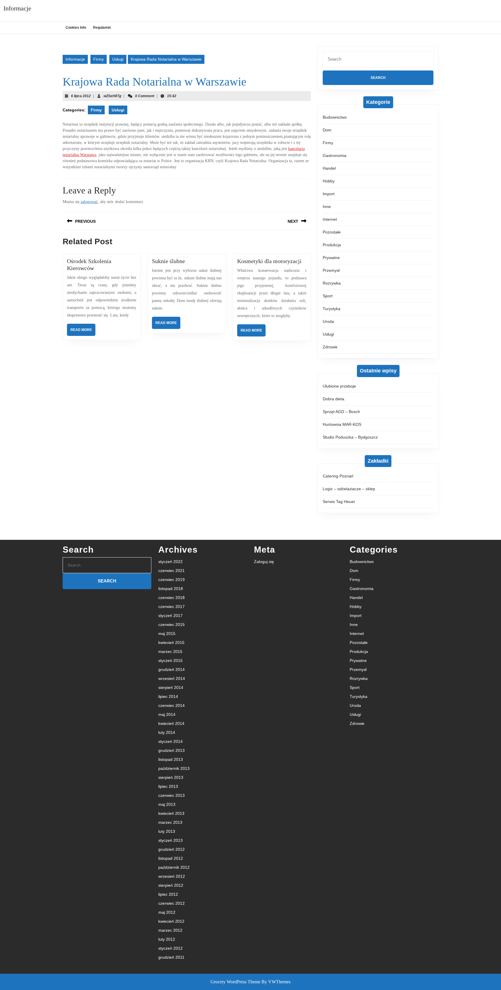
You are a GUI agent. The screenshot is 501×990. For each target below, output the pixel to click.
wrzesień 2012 (171, 876)
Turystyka (331, 308)
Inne (327, 206)
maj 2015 (166, 633)
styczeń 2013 (170, 840)
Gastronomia (334, 155)
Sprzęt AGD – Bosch (341, 411)
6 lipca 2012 (81, 96)
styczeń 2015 (170, 660)
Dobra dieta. (334, 399)
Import (329, 193)
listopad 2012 (170, 858)
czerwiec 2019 (171, 579)
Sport (328, 296)
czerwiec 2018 (171, 597)
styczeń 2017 (170, 615)
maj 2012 (166, 912)
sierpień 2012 (170, 885)
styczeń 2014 (170, 741)
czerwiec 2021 (171, 570)
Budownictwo (335, 117)
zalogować (89, 202)
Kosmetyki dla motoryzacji (269, 261)
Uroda (328, 321)
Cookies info (76, 28)
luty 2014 (166, 732)
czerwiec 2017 (171, 606)
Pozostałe (332, 232)
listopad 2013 (170, 759)
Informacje (17, 8)
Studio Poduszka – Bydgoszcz (350, 437)
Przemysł (331, 270)
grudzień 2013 (171, 750)
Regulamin (102, 28)
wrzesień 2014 (171, 678)
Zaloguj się (264, 561)
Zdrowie (330, 347)
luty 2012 (166, 939)
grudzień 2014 (171, 669)
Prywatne (331, 257)
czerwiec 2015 (171, 624)
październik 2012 (174, 867)
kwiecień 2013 (171, 813)
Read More (82, 331)
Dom (327, 130)
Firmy (98, 59)
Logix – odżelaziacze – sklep (349, 488)
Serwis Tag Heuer (339, 501)
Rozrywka (332, 283)
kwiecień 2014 (171, 723)
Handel (329, 168)
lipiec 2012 (168, 894)
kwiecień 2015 (171, 642)
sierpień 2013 (170, 777)
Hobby (329, 181)
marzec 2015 (170, 651)
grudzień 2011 (171, 957)
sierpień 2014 (170, 687)
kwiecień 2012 (171, 921)
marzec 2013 (170, 822)
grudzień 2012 (171, 849)
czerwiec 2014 (171, 705)
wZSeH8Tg (112, 96)
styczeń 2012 (170, 948)
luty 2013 (166, 831)
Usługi (118, 59)
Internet (330, 219)
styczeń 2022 (170, 561)
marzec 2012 (170, 930)
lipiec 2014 (168, 696)
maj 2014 (166, 714)
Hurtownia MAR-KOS (342, 424)
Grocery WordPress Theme (235, 981)
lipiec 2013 (168, 786)
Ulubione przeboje (339, 386)
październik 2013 (174, 768)
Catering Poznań (338, 476)
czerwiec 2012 (171, 903)
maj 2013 (166, 804)
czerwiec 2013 (171, 795)
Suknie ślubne (168, 261)
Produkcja (332, 244)
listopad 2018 (170, 588)
